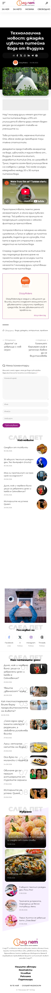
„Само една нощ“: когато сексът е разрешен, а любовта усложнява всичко (16, 727)
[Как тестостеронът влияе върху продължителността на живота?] (38, 705)
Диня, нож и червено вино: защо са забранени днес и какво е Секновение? (18, 488)
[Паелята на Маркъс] (25, 865)
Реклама (25, 976)
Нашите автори (25, 966)
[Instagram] (31, 640)
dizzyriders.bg (40, 315)
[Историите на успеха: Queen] (42, 504)
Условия (26, 973)
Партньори (25, 979)
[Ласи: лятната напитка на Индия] (38, 747)
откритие (34, 330)
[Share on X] (21, 55)
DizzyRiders (23, 63)
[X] (20, 640)
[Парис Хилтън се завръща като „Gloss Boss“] (11, 921)
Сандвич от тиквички (16, 447)
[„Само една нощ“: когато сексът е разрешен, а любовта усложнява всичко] (38, 724)
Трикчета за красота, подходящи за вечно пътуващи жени (30, 904)
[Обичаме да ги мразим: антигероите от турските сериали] (38, 774)
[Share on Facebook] (17, 55)
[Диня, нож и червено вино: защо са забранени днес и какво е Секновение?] (42, 490)
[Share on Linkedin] (28, 55)
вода (17, 330)
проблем (44, 330)
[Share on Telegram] (32, 55)
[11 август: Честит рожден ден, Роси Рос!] (11, 890)
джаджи (24, 330)
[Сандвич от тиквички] (42, 449)
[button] (4, 3)
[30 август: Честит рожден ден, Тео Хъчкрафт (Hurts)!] (42, 462)
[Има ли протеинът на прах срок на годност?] (42, 476)
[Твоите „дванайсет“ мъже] (38, 691)
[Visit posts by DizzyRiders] (15, 62)
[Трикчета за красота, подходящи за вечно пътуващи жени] (11, 905)
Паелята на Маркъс (19, 873)
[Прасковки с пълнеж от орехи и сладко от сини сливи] (25, 831)
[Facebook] (9, 640)
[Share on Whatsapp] (25, 55)
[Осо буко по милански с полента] (38, 761)
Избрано (25, 811)
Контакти (25, 970)
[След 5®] (25, 3)
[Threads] (42, 640)
